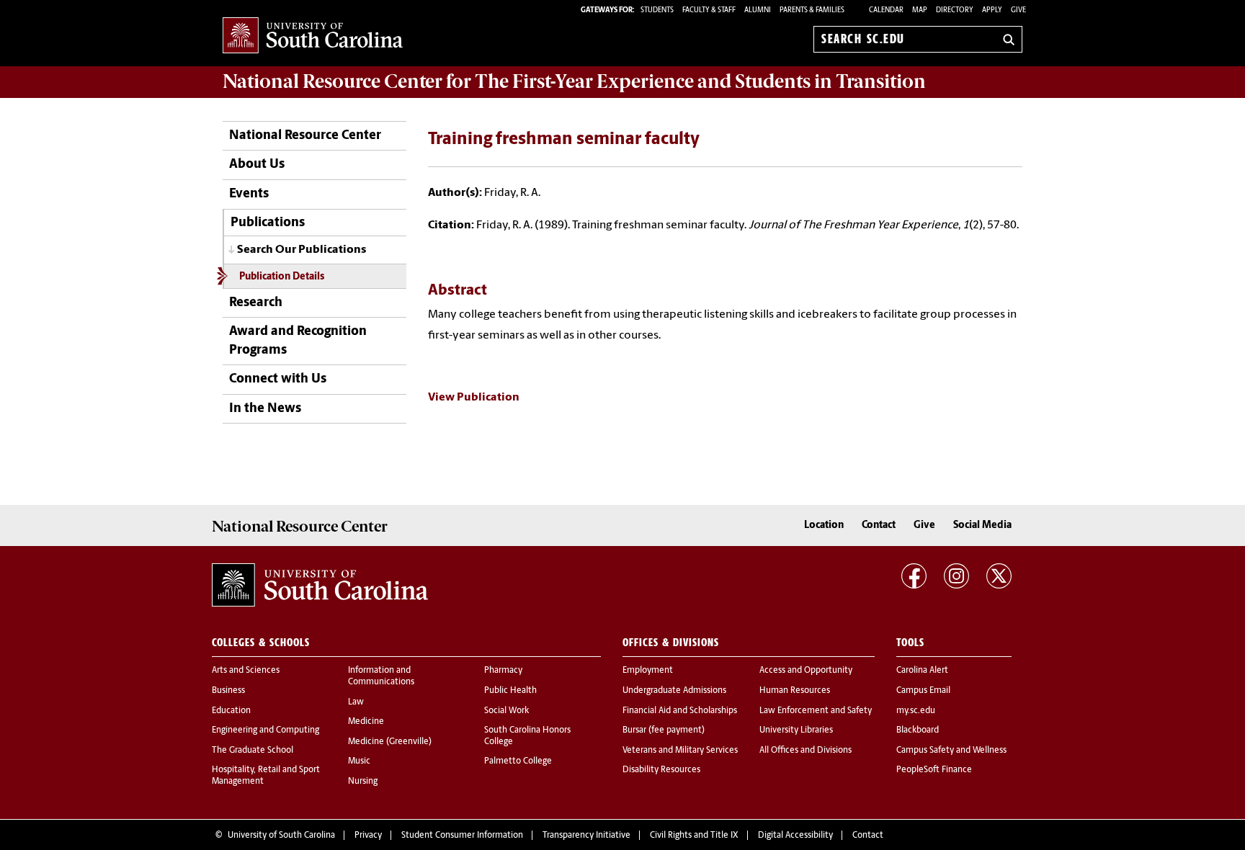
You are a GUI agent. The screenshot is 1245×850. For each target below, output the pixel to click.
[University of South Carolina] (320, 585)
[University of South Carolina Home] (313, 36)
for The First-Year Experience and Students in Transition (574, 81)
